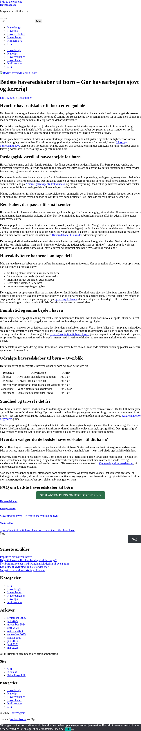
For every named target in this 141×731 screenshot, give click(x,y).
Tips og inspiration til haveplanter (69, 334)
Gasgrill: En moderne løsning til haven (22, 570)
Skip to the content (11, 1)
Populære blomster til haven (16, 556)
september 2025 (16, 617)
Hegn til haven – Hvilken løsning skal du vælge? (28, 560)
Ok (68, 729)
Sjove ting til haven (66, 299)
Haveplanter (14, 37)
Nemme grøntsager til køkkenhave (45, 184)
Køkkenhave (14, 40)
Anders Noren (18, 719)
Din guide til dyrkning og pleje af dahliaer (24, 566)
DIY (10, 44)
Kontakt (12, 672)
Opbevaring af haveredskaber (116, 463)
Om (9, 668)
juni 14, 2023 (7, 97)
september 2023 (16, 634)
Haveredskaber (16, 34)
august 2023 (14, 637)
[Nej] (72, 729)
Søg (2, 533)
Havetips (12, 30)
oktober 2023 (15, 631)
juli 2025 (12, 621)
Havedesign (14, 27)
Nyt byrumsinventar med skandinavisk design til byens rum (34, 563)
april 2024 (13, 627)
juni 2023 (12, 644)
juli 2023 (12, 641)
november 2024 (16, 624)
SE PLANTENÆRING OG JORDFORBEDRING (70, 495)
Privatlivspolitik (16, 675)
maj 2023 (12, 647)
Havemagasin (8, 4)
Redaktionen (25, 97)
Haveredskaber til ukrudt (66, 235)
